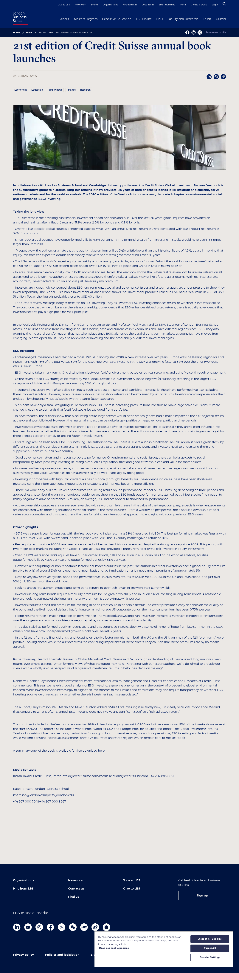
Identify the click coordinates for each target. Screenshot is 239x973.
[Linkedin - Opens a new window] (193, 32)
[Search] (224, 3)
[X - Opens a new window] (200, 32)
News (29, 32)
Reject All (210, 948)
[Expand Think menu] (213, 19)
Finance (71, 90)
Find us (73, 896)
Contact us (76, 888)
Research (85, 90)
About (64, 19)
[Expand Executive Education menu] (133, 19)
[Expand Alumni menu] (228, 19)
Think (207, 19)
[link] (202, 895)
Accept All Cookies (209, 939)
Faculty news (54, 90)
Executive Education (116, 19)
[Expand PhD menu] (165, 19)
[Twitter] (61, 927)
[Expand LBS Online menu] (154, 19)
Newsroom (80, 5)
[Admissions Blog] (106, 927)
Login (215, 5)
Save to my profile (216, 32)
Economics (20, 90)
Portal (183, 5)
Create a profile (199, 5)
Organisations (110, 5)
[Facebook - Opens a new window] (187, 32)
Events (94, 5)
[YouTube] (28, 927)
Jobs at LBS (148, 5)
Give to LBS (64, 5)
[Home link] (19, 18)
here (101, 750)
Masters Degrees (85, 19)
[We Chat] (73, 927)
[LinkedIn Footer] (17, 927)
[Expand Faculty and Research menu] (200, 19)
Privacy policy (23, 954)
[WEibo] (95, 927)
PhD (159, 19)
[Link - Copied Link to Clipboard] (223, 76)
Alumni (220, 19)
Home (16, 32)
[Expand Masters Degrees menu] (100, 19)
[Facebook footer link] (50, 927)
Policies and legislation (62, 954)
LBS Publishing (167, 5)
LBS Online (144, 19)
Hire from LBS (129, 5)
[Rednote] (84, 927)
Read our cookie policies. (114, 948)
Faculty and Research (182, 19)
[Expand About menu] (71, 19)
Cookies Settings (210, 957)
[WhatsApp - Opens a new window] (216, 76)
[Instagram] (39, 927)
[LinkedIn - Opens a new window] (209, 76)
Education (37, 90)
